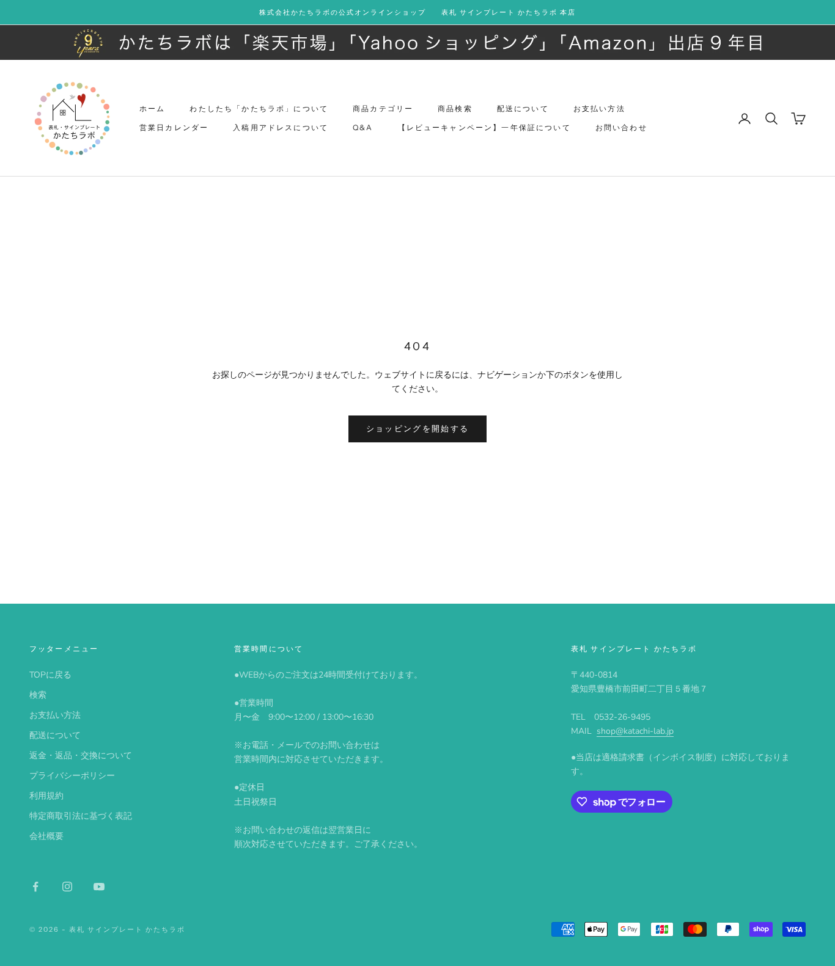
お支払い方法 (599, 108)
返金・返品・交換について (80, 755)
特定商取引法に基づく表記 (80, 816)
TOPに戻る (50, 675)
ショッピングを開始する (417, 428)
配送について (523, 108)
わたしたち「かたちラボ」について (258, 108)
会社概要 (46, 836)
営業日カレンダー (173, 127)
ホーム (152, 108)
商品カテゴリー (383, 108)
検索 (37, 695)
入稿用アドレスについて (280, 127)
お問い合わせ (621, 127)
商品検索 (455, 108)
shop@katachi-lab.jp (635, 731)
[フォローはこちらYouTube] (99, 886)
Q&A (363, 127)
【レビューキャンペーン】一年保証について (484, 127)
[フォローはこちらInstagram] (67, 886)
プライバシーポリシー (72, 775)
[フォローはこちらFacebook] (35, 886)
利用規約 (46, 796)
